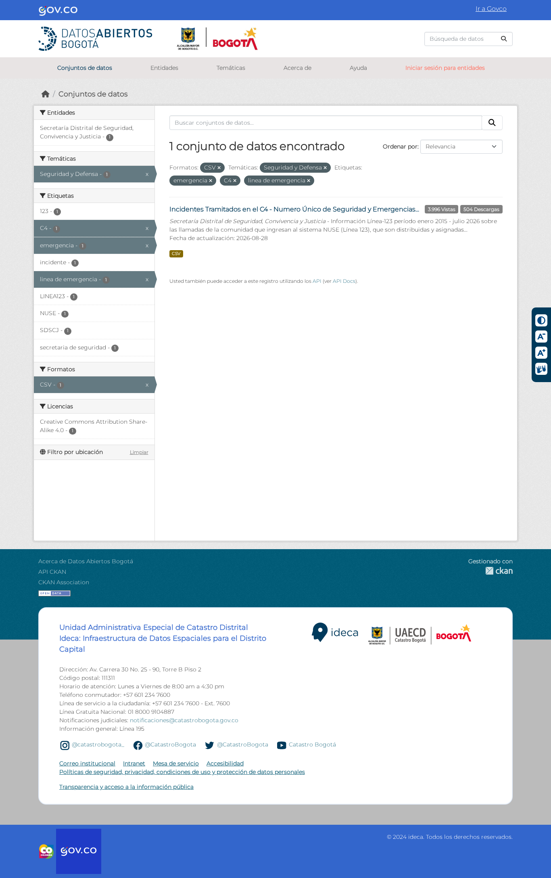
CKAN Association (63, 582)
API (317, 281)
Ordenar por (400, 146)
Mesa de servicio (176, 763)
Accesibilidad (225, 763)
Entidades (164, 67)
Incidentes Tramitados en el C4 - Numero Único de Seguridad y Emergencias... (294, 209)
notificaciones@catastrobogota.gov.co (184, 720)
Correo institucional (87, 763)
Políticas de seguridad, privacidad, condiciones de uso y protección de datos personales (182, 772)
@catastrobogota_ (98, 744)
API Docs (344, 281)
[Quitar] (219, 168)
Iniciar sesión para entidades (445, 67)
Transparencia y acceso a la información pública (126, 786)
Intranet (134, 763)
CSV (176, 253)
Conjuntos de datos (84, 67)
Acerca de (297, 67)
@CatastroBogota (170, 744)
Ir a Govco (491, 9)
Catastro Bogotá (312, 744)
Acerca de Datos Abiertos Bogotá (85, 561)
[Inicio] (46, 94)
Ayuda (358, 67)
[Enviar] (504, 39)
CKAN (490, 571)
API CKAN (52, 571)
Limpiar (139, 452)
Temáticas (231, 67)
